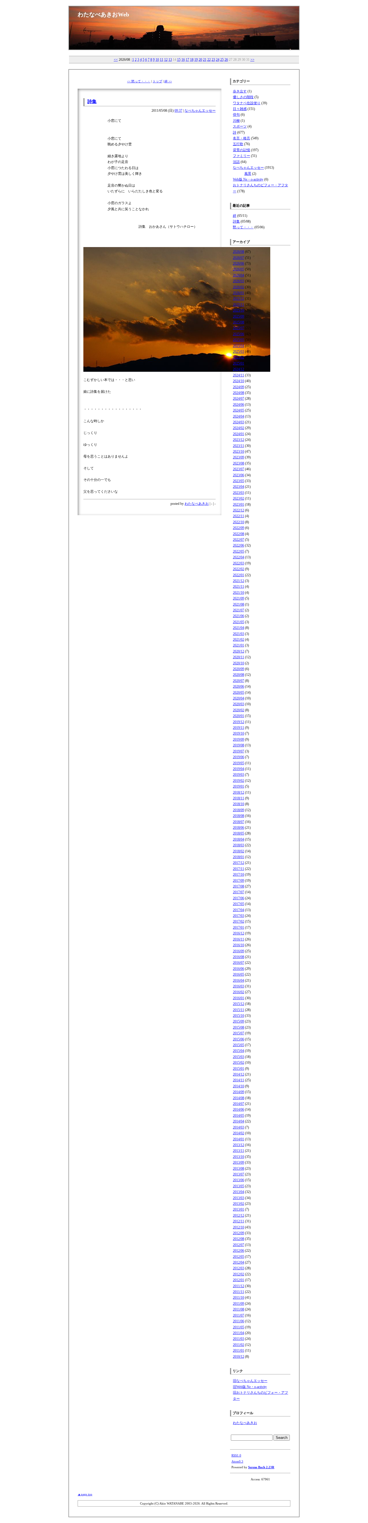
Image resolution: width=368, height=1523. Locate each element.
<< (116, 60)
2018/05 (238, 833)
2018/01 (238, 857)
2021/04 (238, 628)
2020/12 (238, 651)
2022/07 (238, 540)
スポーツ (240, 126)
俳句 (236, 115)
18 (191, 60)
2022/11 (238, 516)
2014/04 (238, 1121)
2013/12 (238, 1145)
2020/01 (238, 716)
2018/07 (238, 822)
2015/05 (238, 1045)
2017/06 (238, 898)
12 (166, 60)
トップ (157, 81)
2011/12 (238, 1286)
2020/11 (238, 657)
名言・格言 (241, 138)
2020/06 (238, 686)
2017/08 (238, 886)
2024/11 (238, 375)
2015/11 (238, 1010)
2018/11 (238, 798)
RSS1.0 (236, 1455)
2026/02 (238, 287)
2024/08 (238, 393)
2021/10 (238, 593)
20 (200, 60)
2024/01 (238, 434)
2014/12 (238, 1074)
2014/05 (238, 1116)
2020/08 (238, 675)
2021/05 (238, 622)
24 (217, 60)
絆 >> (168, 81)
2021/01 (238, 645)
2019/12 (238, 722)
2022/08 (238, 534)
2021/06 (238, 616)
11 (161, 60)
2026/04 (238, 275)
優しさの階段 (243, 97)
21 (204, 60)
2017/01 (238, 927)
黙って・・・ (243, 227)
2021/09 (238, 598)
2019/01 (238, 786)
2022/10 (238, 522)
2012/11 (238, 1221)
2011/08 (238, 1309)
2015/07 (238, 1033)
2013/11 (238, 1151)
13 (170, 60)
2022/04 (238, 557)
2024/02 (238, 428)
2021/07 (238, 610)
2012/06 (238, 1251)
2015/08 (238, 1027)
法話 (236, 162)
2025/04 (238, 346)
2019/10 (238, 733)
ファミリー (241, 156)
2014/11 (238, 1080)
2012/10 (238, 1227)
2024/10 (238, 381)
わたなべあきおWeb (103, 14)
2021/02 (238, 640)
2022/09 (238, 528)
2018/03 (238, 845)
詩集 (92, 101)
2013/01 (238, 1209)
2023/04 (238, 487)
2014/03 (238, 1127)
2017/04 (238, 910)
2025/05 (238, 340)
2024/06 (238, 405)
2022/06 (238, 545)
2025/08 (238, 322)
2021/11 (238, 587)
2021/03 (238, 634)
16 (183, 60)
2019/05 (238, 763)
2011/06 (238, 1321)
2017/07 (238, 892)
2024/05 (238, 410)
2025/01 (238, 363)
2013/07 (238, 1174)
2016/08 (238, 957)
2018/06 (238, 828)
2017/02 (238, 921)
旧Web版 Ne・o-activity (250, 1387)
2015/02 (238, 1063)
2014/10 (238, 1086)
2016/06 (238, 969)
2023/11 (238, 446)
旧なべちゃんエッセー (250, 1381)
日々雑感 (240, 109)
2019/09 (238, 739)
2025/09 (238, 316)
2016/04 (238, 980)
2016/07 (238, 963)
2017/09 (238, 881)
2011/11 (238, 1292)
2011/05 (238, 1327)
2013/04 (238, 1192)
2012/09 (238, 1233)
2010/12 (238, 1357)
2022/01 (238, 575)
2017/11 (238, 869)
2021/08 (238, 604)
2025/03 (238, 352)
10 (157, 60)
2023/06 (238, 475)
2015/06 (238, 1039)
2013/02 (238, 1204)
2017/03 (238, 916)
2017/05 (238, 904)
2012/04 (238, 1262)
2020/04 (238, 698)
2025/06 (238, 334)
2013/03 (238, 1198)
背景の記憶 (241, 150)
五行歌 (238, 144)
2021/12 (238, 581)
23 (213, 60)
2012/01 (238, 1280)
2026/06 (238, 263)
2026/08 (238, 252)
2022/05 (238, 551)
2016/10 (238, 945)
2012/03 (238, 1268)
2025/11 (238, 305)
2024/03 (238, 422)
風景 (247, 174)
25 (222, 60)
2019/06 (238, 757)
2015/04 (238, 1051)
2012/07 (238, 1245)
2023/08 (238, 463)
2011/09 (238, 1304)
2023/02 (238, 498)
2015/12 (238, 1004)
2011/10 (238, 1298)
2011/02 (238, 1345)
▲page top (85, 1494)
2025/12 (238, 299)
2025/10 (238, 310)
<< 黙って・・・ (138, 81)
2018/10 (238, 804)
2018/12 (238, 792)
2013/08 (238, 1169)
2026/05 (238, 269)
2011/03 (238, 1339)
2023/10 (238, 451)
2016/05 (238, 974)
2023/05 (238, 481)
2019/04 (238, 769)
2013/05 (238, 1186)
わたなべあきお (197, 504)
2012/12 (238, 1215)
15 (179, 60)
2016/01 (238, 998)
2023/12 (238, 440)
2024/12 (238, 369)
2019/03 (238, 775)
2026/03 (238, 281)
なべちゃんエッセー (200, 111)
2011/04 (238, 1333)
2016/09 (238, 951)
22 (209, 60)
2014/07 (238, 1104)
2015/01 (238, 1069)
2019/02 (238, 781)
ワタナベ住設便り (246, 103)
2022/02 (238, 569)
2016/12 (238, 933)
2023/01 (238, 504)
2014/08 (238, 1098)
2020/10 (238, 663)
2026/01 (238, 293)
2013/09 (238, 1162)
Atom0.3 (237, 1461)
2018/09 (238, 810)
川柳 (236, 121)
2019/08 (238, 745)
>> (252, 60)
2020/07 (238, 681)
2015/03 (238, 1057)
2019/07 (238, 751)
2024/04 (238, 416)
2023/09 (238, 457)
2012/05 (238, 1257)
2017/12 (238, 863)
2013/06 (238, 1180)
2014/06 (238, 1109)
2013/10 (238, 1157)
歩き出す (240, 91)
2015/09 (238, 1021)
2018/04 (238, 839)
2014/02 (238, 1133)
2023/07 (238, 469)
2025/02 (238, 357)
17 (187, 60)
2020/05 (238, 693)
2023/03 (238, 493)
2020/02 (238, 710)
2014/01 (238, 1139)
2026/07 (238, 258)
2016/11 (238, 939)
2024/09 (238, 387)
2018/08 (238, 816)
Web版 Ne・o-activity (248, 179)
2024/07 (238, 399)
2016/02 (238, 992)
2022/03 (238, 563)
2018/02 (238, 851)
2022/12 (238, 510)
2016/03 (238, 986)
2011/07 (238, 1315)
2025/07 (238, 328)
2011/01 (238, 1350)
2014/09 (238, 1092)
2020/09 (238, 669)
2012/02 (238, 1274)
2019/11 (238, 728)
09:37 (178, 111)
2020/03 (238, 704)
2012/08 (238, 1239)
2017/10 (238, 875)
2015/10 (238, 1016)
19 (196, 60)
